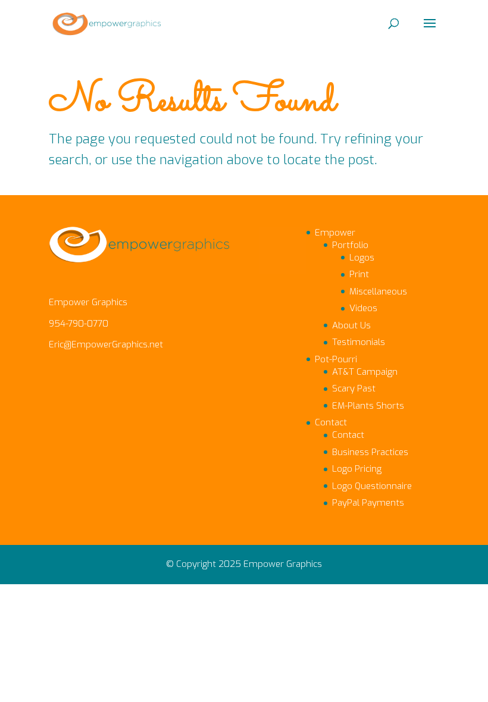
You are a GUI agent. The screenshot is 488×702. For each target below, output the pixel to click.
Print (359, 274)
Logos (361, 258)
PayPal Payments (368, 503)
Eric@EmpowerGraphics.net (106, 344)
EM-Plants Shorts (368, 406)
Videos (363, 308)
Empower (335, 233)
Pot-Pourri (336, 359)
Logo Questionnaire (372, 486)
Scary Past (354, 388)
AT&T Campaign (365, 372)
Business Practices (370, 452)
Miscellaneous (378, 291)
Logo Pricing (356, 469)
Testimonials (358, 342)
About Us (351, 325)
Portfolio (350, 245)
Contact (331, 422)
